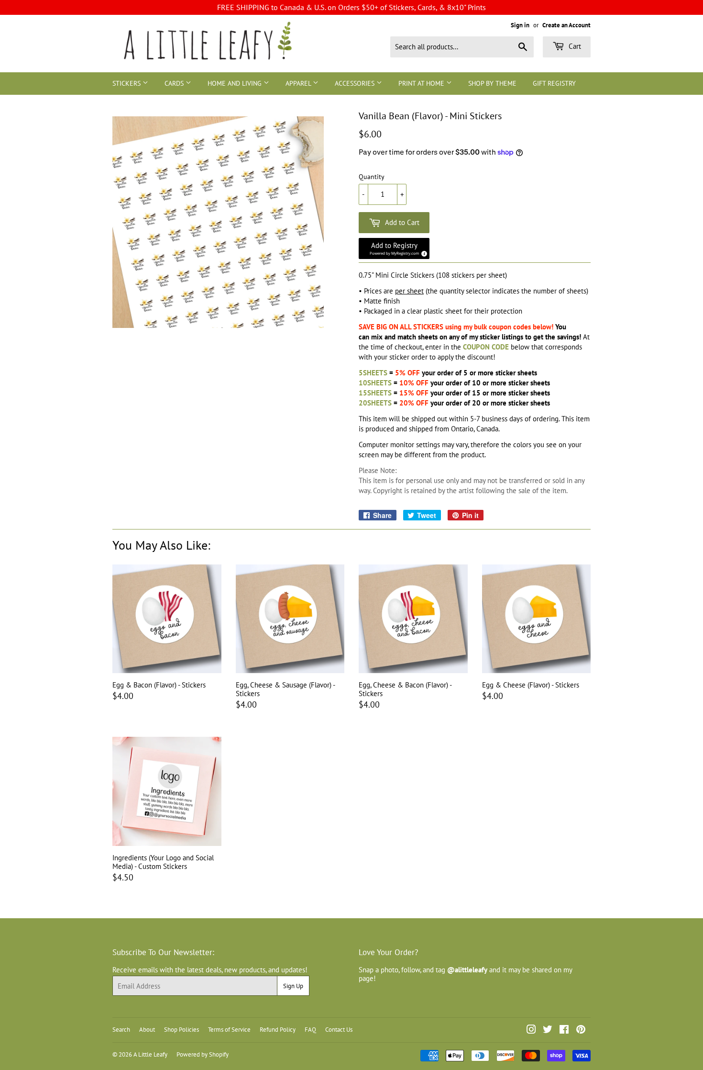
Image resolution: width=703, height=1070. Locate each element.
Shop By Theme (492, 83)
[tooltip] (422, 252)
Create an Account (566, 25)
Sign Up (293, 986)
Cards (175, 83)
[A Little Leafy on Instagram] (531, 1030)
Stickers (127, 83)
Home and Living (236, 83)
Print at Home (422, 83)
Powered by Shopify (202, 1054)
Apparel (299, 83)
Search (121, 1029)
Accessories (355, 83)
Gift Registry (554, 83)
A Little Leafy (150, 1054)
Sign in (520, 25)
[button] (394, 248)
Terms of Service (229, 1029)
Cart (574, 46)
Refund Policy (278, 1029)
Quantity (371, 177)
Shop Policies (181, 1029)
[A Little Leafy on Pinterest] (581, 1030)
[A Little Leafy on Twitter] (547, 1030)
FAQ (310, 1029)
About (147, 1029)
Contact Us (338, 1029)
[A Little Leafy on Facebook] (564, 1030)
